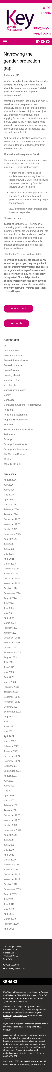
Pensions (8, 410)
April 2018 (9, 928)
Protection (9, 424)
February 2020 (11, 864)
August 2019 (10, 894)
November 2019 (12, 879)
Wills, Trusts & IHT (13, 464)
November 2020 (12, 820)
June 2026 (9, 489)
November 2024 (12, 583)
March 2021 (10, 800)
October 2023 (10, 647)
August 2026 (10, 480)
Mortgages (9, 400)
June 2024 (9, 608)
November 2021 (12, 761)
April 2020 (9, 855)
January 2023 (11, 692)
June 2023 (9, 667)
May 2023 (9, 672)
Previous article (18, 308)
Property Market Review (16, 419)
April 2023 (9, 677)
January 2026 (11, 514)
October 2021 (10, 766)
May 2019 (9, 909)
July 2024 (9, 603)
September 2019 (12, 889)
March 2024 (10, 623)
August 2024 (10, 598)
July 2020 (9, 840)
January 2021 (11, 810)
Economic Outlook (13, 355)
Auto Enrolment (11, 350)
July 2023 (9, 662)
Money (7, 395)
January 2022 (11, 751)
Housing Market (12, 375)
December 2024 (12, 578)
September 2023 (12, 652)
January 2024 (11, 633)
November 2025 (12, 524)
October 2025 (10, 529)
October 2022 (10, 707)
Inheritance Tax (11, 380)
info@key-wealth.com (16, 968)
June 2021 (9, 785)
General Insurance (13, 365)
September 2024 (12, 593)
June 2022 (9, 726)
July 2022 (9, 721)
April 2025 (9, 559)
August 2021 (10, 776)
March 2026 (10, 504)
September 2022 (12, 711)
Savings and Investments (16, 449)
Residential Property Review (18, 429)
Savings (8, 439)
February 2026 (11, 509)
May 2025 (9, 554)
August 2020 (10, 835)
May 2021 (9, 790)
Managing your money (15, 390)
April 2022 (9, 736)
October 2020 (10, 825)
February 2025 (11, 568)
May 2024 (9, 613)
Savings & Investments (15, 444)
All (5, 345)
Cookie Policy (24, 1064)
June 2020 (9, 845)
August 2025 (10, 539)
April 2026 (9, 499)
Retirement (9, 434)
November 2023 (12, 642)
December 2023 (12, 637)
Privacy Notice (38, 1064)
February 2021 (11, 805)
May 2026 (9, 494)
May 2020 (9, 850)
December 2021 (12, 756)
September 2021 (12, 771)
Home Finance (11, 370)
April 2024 (9, 618)
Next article (16, 323)
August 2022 (10, 716)
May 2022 (9, 731)
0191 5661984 (12, 965)
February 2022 (11, 746)
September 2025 (12, 534)
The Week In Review (14, 454)
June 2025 (9, 549)
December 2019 (12, 874)
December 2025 (12, 519)
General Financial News (16, 360)
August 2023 (10, 657)
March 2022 (10, 741)
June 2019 (9, 904)
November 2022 (12, 702)
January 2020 (11, 869)
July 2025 (9, 544)
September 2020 (12, 830)
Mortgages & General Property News (22, 405)
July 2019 (9, 899)
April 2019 (9, 914)
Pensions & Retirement (15, 414)
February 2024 (11, 628)
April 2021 (9, 795)
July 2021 (9, 781)
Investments (10, 385)
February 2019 (11, 924)
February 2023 (11, 687)
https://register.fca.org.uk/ (15, 1015)
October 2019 (10, 884)
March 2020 (10, 859)
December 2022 (12, 697)
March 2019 (10, 919)
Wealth (7, 459)
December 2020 (12, 815)
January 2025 (11, 573)
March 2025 (10, 563)
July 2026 (9, 485)
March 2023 (10, 682)
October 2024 (10, 588)
